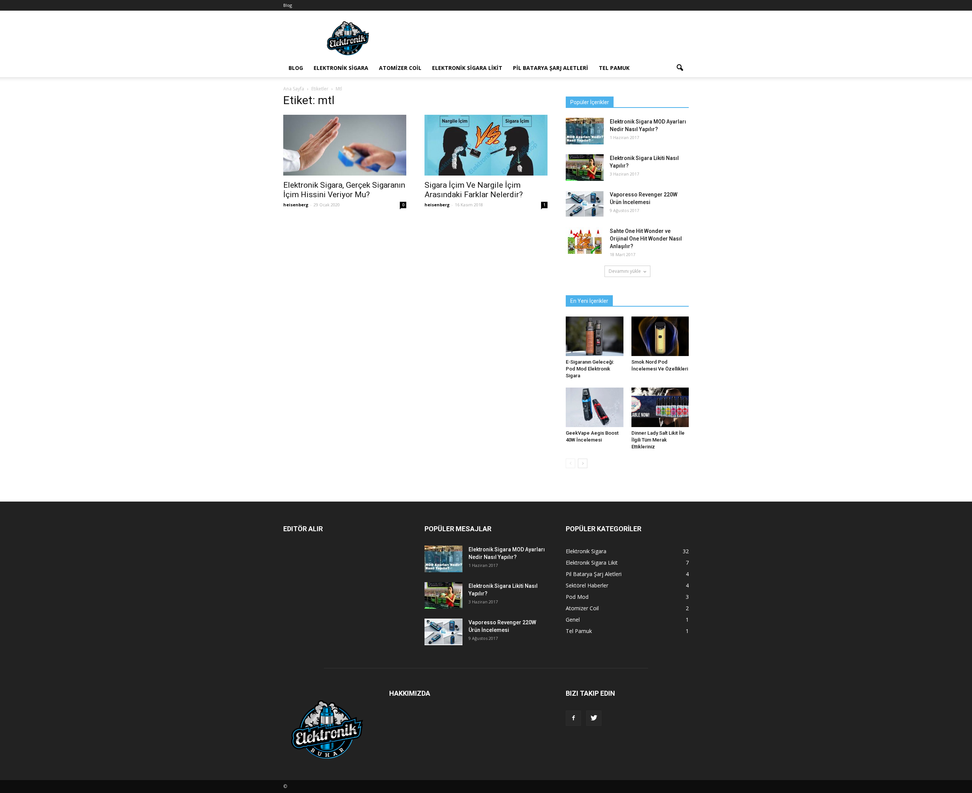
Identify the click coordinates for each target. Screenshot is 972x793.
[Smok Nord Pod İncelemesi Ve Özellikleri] (660, 336)
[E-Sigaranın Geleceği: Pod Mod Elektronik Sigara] (594, 336)
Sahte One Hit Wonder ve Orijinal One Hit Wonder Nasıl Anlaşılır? (646, 238)
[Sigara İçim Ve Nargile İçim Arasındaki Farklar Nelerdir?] (486, 145)
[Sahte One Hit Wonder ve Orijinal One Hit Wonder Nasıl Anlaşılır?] (585, 240)
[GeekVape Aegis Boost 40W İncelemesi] (594, 407)
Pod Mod (577, 596)
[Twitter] (593, 718)
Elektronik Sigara (341, 67)
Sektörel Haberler (587, 585)
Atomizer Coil (400, 67)
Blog (287, 5)
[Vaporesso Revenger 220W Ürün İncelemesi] (585, 204)
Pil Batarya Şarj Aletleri (550, 67)
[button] (680, 68)
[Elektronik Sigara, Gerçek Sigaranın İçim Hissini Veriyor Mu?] (344, 145)
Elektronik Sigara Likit (467, 67)
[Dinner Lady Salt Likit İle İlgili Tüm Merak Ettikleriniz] (660, 407)
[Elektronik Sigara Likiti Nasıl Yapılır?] (585, 167)
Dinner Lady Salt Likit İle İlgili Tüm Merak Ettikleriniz (658, 440)
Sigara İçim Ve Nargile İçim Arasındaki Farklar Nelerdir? (473, 189)
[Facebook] (573, 718)
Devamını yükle (625, 271)
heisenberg (295, 204)
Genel (573, 619)
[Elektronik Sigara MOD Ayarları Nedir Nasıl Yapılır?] (585, 131)
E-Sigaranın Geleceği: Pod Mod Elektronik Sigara (590, 368)
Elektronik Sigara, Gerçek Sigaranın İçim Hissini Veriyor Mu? (344, 189)
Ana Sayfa (293, 88)
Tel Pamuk (614, 67)
